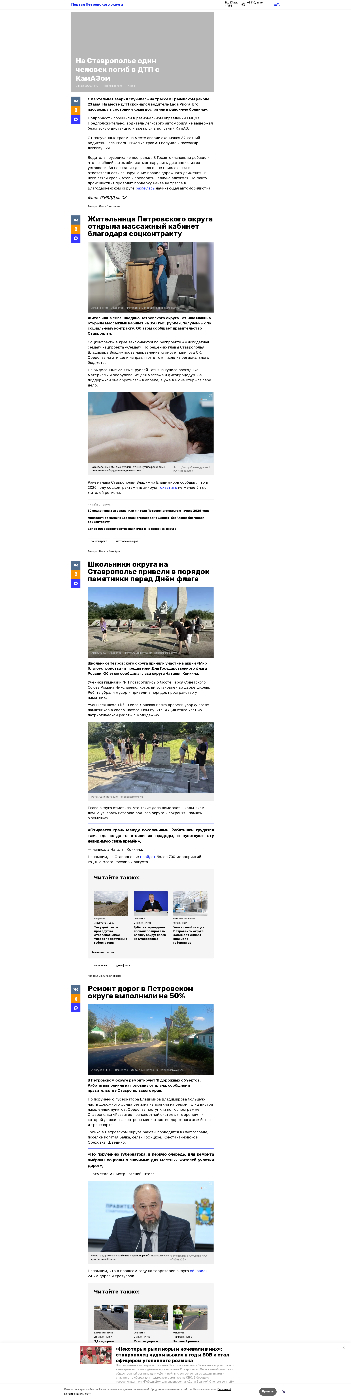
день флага (123, 965)
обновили (198, 1271)
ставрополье (99, 965)
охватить (168, 487)
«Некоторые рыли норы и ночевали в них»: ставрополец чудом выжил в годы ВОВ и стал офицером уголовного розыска (172, 1354)
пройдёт (148, 857)
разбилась (145, 188)
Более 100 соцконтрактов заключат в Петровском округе (132, 529)
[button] (96, 1355)
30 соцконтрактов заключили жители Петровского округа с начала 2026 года (148, 510)
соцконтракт (99, 541)
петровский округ (127, 541)
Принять (268, 1391)
